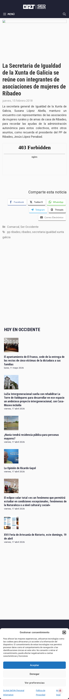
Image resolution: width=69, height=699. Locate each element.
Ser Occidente (29, 226)
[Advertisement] (34, 286)
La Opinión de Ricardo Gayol (20, 468)
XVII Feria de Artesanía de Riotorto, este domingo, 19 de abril (35, 536)
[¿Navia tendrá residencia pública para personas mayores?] (11, 428)
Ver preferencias (34, 682)
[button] (64, 632)
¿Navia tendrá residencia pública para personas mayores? (31, 436)
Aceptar (34, 665)
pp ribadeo (13, 232)
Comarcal (13, 226)
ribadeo (26, 232)
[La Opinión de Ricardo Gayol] (11, 461)
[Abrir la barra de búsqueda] (64, 14)
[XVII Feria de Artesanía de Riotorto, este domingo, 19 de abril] (11, 528)
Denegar (34, 674)
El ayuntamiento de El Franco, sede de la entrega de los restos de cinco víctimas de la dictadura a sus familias (34, 360)
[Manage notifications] (60, 690)
